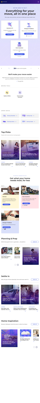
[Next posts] (18, 265)
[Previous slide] (1, 68)
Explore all (35, 241)
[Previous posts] (15, 265)
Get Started (26, 203)
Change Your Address (6, 227)
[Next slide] (38, 68)
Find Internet (6, 204)
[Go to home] (4, 2)
